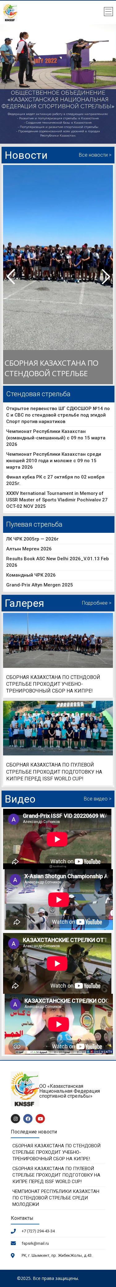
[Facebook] (27, 1118)
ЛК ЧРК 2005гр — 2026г (32, 539)
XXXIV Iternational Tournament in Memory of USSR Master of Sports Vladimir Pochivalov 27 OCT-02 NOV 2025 (57, 500)
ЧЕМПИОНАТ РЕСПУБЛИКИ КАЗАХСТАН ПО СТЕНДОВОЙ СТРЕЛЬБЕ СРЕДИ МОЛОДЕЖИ (55, 1198)
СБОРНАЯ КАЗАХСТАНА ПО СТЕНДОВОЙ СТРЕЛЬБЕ (51, 368)
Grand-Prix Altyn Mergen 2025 (39, 585)
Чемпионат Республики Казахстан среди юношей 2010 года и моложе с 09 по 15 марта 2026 (53, 460)
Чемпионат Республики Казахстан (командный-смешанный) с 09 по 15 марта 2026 (55, 438)
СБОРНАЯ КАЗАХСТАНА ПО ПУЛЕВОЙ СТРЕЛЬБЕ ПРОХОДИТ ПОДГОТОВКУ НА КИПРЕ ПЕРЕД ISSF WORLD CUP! (54, 772)
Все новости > (95, 155)
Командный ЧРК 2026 (31, 575)
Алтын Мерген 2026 (29, 549)
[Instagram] (15, 1118)
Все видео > (97, 799)
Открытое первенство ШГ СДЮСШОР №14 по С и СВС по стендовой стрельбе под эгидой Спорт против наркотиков (58, 415)
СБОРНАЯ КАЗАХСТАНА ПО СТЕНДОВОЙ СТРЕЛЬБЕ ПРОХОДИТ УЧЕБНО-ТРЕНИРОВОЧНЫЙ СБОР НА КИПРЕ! (53, 684)
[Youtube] (40, 1118)
